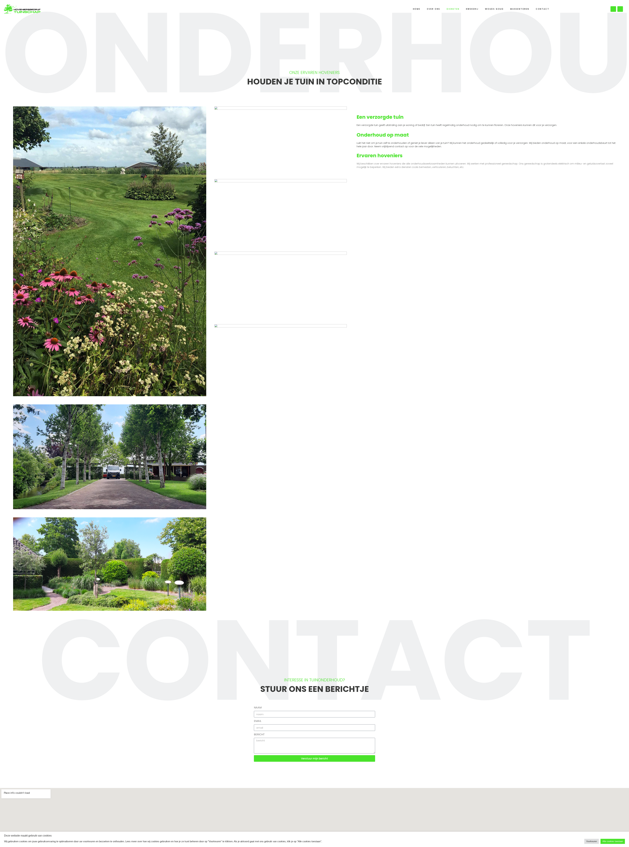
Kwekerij (472, 9)
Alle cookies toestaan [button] (612, 841)
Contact (542, 9)
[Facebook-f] (613, 9)
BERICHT (259, 734)
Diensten (453, 9)
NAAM (258, 707)
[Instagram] (620, 9)
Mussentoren (519, 9)
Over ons (433, 9)
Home (416, 9)
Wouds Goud (494, 9)
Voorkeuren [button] (591, 841)
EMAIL (257, 721)
